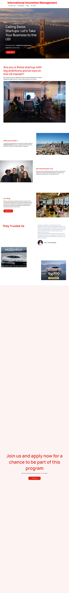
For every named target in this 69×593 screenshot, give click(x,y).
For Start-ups (12, 5)
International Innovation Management (32, 2)
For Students (21, 5)
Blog (27, 5)
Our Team (33, 5)
